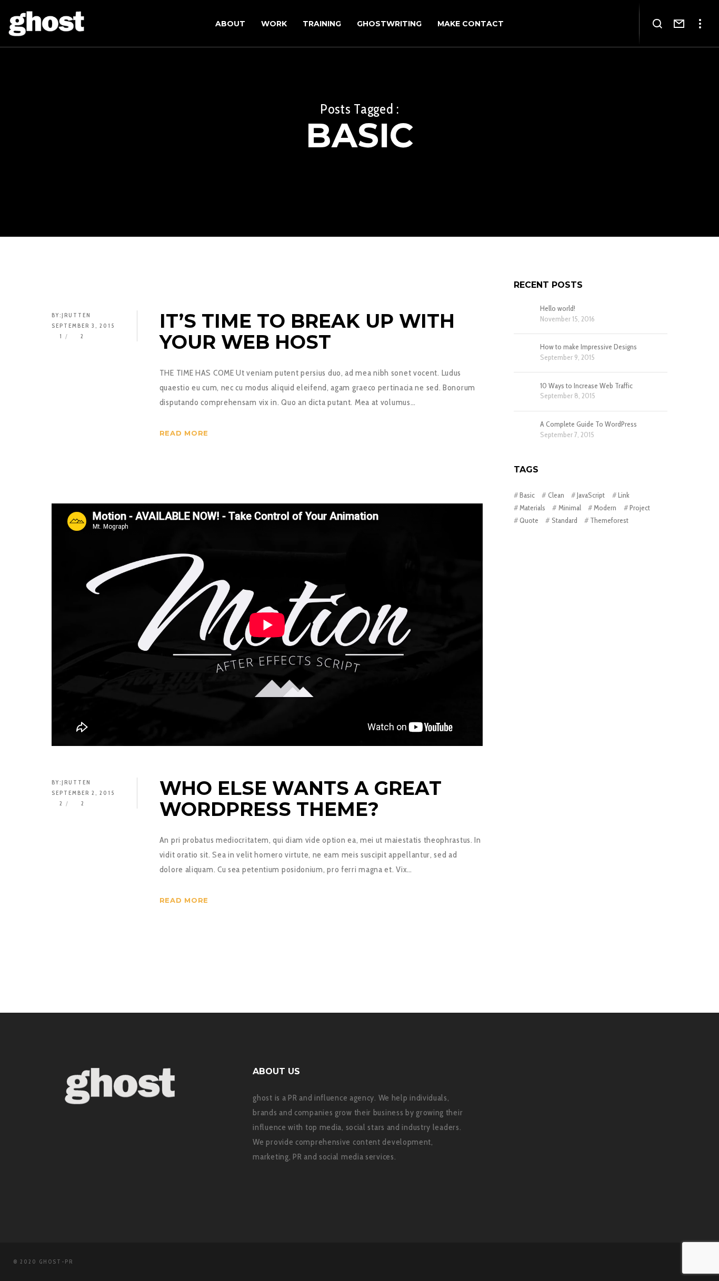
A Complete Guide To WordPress (588, 424)
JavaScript (591, 495)
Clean (556, 495)
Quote (529, 520)
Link (624, 495)
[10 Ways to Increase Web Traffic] (524, 391)
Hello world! (557, 308)
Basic (527, 495)
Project (640, 507)
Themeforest (609, 520)
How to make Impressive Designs (588, 346)
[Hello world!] (524, 314)
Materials (532, 507)
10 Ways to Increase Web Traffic (586, 385)
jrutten (76, 315)
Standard (564, 520)
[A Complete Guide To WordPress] (524, 430)
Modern (605, 507)
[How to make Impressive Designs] (524, 353)
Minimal (569, 507)
